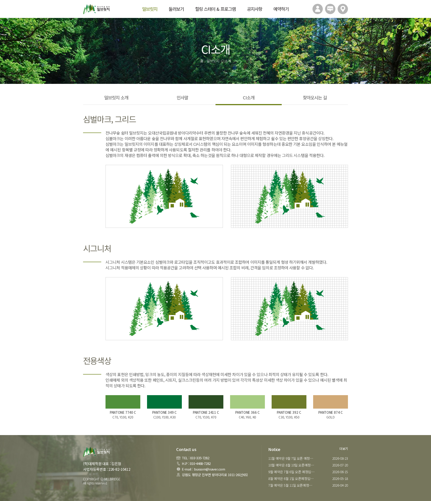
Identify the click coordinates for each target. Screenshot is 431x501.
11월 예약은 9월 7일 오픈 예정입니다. (292, 458)
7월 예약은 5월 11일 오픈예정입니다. (292, 485)
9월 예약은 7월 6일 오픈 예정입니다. (292, 471)
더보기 (343, 448)
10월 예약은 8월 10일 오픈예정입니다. (292, 465)
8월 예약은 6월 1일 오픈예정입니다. (292, 478)
